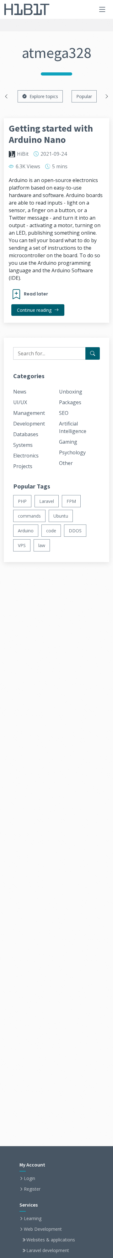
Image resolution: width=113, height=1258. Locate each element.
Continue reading (35, 310)
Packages (70, 402)
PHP (22, 501)
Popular (84, 96)
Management (29, 413)
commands (29, 516)
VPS (22, 545)
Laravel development (47, 1250)
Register (32, 1189)
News (19, 391)
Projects (22, 466)
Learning (32, 1218)
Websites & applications (50, 1240)
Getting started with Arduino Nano (51, 133)
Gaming (68, 441)
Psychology (72, 452)
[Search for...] (92, 353)
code (51, 531)
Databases (25, 434)
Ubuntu (60, 516)
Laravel (46, 501)
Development (29, 423)
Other (66, 463)
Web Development (43, 1229)
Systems (23, 444)
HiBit (23, 153)
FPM (71, 501)
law (41, 545)
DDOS (75, 531)
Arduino (26, 531)
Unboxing (70, 391)
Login (29, 1178)
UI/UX (20, 402)
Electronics (26, 455)
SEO (63, 413)
